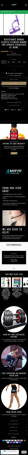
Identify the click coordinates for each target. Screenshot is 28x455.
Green (19, 62)
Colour (14, 59)
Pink (14, 69)
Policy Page (14, 430)
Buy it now (13, 83)
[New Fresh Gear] (14, 397)
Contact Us (13, 420)
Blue (5, 65)
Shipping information (14, 102)
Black (3, 62)
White (13, 62)
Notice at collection (7, 453)
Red (9, 62)
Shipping (9, 54)
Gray (24, 62)
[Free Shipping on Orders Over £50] (14, 358)
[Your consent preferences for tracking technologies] (2, 452)
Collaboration (14, 424)
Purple (16, 65)
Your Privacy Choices (11, 451)
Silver (22, 65)
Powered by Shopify (14, 448)
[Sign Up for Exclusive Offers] (14, 319)
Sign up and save (13, 433)
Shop (14, 153)
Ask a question (14, 105)
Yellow (10, 65)
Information (14, 427)
